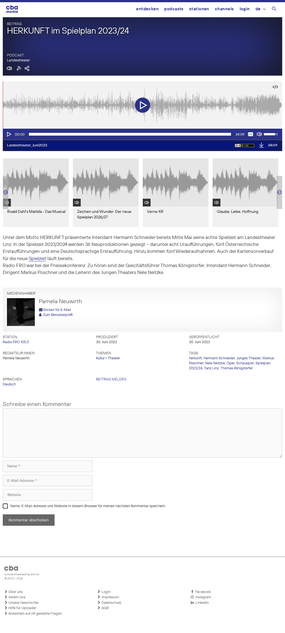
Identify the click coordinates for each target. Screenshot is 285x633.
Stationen (199, 9)
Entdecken (147, 9)
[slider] (130, 134)
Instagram (202, 597)
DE (258, 9)
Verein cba (16, 597)
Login (245, 9)
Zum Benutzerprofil (57, 315)
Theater (114, 358)
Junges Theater (249, 358)
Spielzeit (37, 258)
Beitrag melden (111, 379)
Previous (5, 192)
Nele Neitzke (215, 363)
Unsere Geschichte (23, 603)
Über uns (15, 592)
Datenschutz (111, 603)
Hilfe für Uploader (22, 608)
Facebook (202, 592)
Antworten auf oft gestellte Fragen (35, 613)
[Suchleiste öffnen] (274, 9)
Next (279, 192)
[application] (142, 134)
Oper (231, 363)
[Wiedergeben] (8, 134)
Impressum (110, 597)
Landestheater (18, 60)
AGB (105, 608)
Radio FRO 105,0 (16, 342)
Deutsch (9, 384)
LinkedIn (201, 603)
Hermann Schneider (219, 358)
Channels (224, 9)
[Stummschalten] (259, 134)
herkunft (195, 358)
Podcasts (174, 9)
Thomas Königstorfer (236, 368)
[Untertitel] (250, 134)
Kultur (100, 358)
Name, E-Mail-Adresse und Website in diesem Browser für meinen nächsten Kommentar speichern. (88, 506)
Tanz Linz (211, 368)
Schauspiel (245, 363)
